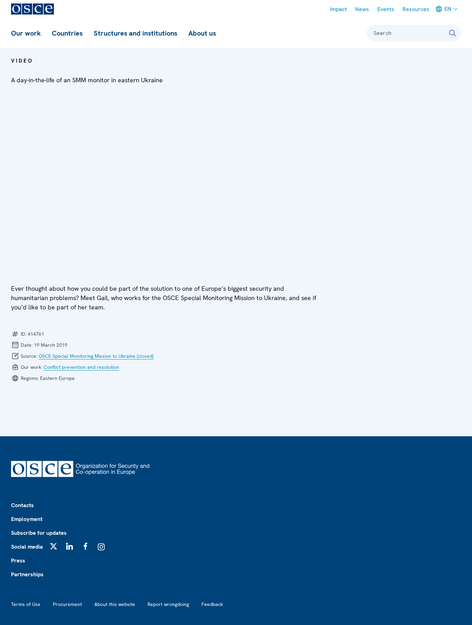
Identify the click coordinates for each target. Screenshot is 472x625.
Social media (27, 546)
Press (18, 560)
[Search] (452, 33)
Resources (416, 9)
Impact (338, 9)
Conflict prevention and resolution (81, 367)
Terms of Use (25, 604)
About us (202, 33)
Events (385, 9)
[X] (53, 546)
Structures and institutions (135, 33)
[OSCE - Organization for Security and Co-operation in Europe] (32, 9)
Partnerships (27, 574)
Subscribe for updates (39, 533)
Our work (26, 33)
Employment (27, 519)
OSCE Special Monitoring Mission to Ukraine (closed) (96, 356)
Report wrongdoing (168, 604)
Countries (67, 33)
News (362, 9)
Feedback (212, 604)
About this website (114, 604)
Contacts (22, 505)
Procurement (67, 604)
